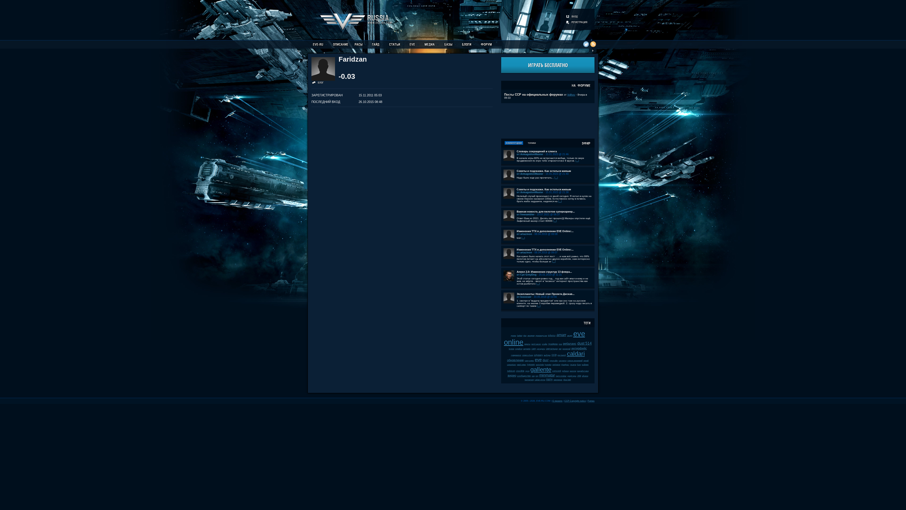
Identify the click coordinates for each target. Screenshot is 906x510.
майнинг (585, 365)
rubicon (511, 371)
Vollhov (571, 94)
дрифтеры (571, 376)
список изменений (575, 361)
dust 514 (584, 343)
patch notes (521, 365)
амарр (569, 336)
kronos (511, 349)
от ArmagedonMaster (530, 154)
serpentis (527, 349)
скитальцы (552, 348)
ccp (554, 355)
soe (533, 376)
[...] (577, 160)
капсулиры (529, 361)
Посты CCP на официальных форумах (533, 94)
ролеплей (566, 349)
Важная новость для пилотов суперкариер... (546, 211)
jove (560, 344)
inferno (552, 335)
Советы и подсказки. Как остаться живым (544, 171)
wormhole (540, 365)
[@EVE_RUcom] (586, 44)
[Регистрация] (577, 22)
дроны (513, 336)
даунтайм (553, 361)
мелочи (573, 371)
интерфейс (579, 348)
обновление (515, 360)
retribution (556, 365)
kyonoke (548, 365)
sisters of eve (527, 355)
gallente (540, 369)
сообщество (524, 375)
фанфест (565, 365)
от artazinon (524, 234)
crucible (520, 371)
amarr (561, 335)
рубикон (565, 371)
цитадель (541, 349)
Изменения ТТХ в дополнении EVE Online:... (545, 231)
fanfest (519, 336)
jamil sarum (536, 344)
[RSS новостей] (593, 44)
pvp (537, 376)
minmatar (547, 375)
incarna (573, 365)
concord (556, 371)
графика (553, 344)
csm (534, 348)
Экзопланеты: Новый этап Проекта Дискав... (546, 294)
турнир (531, 364)
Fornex (591, 401)
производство (541, 336)
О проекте (557, 401)
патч (549, 379)
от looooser (524, 296)
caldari (576, 353)
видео (512, 375)
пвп (560, 349)
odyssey (538, 355)
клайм (544, 344)
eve (538, 359)
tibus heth (567, 380)
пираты (527, 344)
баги (579, 365)
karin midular (561, 376)
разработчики (583, 371)
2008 (579, 376)
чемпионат (558, 380)
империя (531, 336)
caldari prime (540, 380)
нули (527, 371)
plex (525, 336)
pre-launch (562, 355)
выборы (547, 355)
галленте (562, 361)
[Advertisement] (548, 121)
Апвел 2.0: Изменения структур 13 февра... (544, 271)
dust (546, 360)
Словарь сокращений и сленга (537, 151)
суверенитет (516, 355)
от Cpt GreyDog (527, 274)
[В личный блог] (317, 83)
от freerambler (525, 214)
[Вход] (572, 16)
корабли (518, 349)
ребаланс (569, 343)
